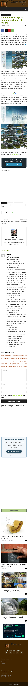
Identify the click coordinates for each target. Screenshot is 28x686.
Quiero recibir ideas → (14, 451)
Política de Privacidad (6, 675)
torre (3, 206)
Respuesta (8, 348)
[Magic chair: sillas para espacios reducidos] (14, 524)
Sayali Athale (22, 204)
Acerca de (3, 664)
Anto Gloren (10, 203)
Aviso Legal (4, 673)
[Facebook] (2, 30)
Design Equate (15, 154)
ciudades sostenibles (18, 203)
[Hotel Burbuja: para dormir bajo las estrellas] (14, 606)
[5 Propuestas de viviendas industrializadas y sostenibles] (14, 580)
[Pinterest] (9, 30)
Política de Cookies (5, 676)
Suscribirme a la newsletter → (14, 164)
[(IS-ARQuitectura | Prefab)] (14, 3)
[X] (6, 30)
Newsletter (3, 661)
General (3, 15)
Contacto (3, 663)
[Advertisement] (14, 186)
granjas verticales (10, 93)
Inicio (2, 12)
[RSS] (14, 652)
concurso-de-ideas (5, 204)
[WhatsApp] (12, 30)
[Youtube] (21, 652)
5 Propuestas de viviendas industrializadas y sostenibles (11, 591)
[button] (2, 9)
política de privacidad (17, 395)
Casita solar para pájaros (21, 221)
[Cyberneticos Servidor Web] (14, 631)
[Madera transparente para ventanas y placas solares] (14, 553)
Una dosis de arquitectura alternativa (7, 222)
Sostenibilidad (8, 15)
